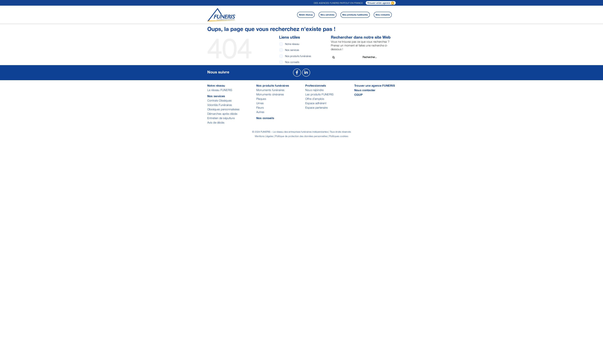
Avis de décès (216, 122)
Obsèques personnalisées (223, 109)
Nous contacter (364, 90)
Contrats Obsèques (219, 100)
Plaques (261, 98)
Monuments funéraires (270, 90)
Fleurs (260, 107)
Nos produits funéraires (298, 56)
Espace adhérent (315, 103)
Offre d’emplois (314, 98)
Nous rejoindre (314, 90)
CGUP (358, 94)
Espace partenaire (316, 107)
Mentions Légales (264, 136)
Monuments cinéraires (270, 94)
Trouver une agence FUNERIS (374, 85)
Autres (260, 112)
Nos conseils (292, 62)
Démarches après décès (222, 113)
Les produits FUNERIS (319, 94)
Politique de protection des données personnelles (301, 136)
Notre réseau (292, 44)
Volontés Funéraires (219, 105)
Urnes (260, 103)
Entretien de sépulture (221, 118)
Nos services (292, 49)
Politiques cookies (338, 136)
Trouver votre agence (379, 3)
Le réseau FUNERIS (219, 90)
